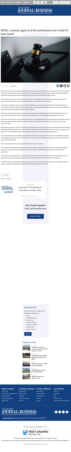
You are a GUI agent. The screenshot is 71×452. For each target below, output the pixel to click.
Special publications (7, 398)
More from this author (28, 196)
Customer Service (26, 389)
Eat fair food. (30, 320)
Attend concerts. (31, 329)
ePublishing (45, 444)
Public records (6, 396)
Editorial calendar (24, 398)
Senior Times (5, 400)
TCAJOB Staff (12, 86)
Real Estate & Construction (9, 393)
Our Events (57, 393)
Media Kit (21, 400)
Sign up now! (35, 216)
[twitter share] (61, 86)
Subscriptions (23, 393)
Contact (38, 400)
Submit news (39, 391)
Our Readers (22, 391)
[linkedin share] (57, 86)
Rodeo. (28, 315)
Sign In (56, 2)
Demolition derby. (31, 318)
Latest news (5, 391)
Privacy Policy (58, 398)
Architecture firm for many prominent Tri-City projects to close (40, 349)
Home (2, 2)
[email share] (68, 86)
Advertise (26, 2)
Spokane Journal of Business (61, 400)
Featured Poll (30, 307)
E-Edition (38, 398)
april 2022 (9, 178)
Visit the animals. (31, 322)
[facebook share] (64, 86)
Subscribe (18, 2)
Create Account (64, 2)
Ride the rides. (30, 327)
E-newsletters (40, 396)
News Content (8, 389)
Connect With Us (43, 389)
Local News (5, 175)
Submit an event (40, 393)
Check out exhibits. (31, 325)
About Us (9, 2)
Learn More (59, 389)
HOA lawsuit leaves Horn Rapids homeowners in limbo (39, 357)
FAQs (55, 396)
